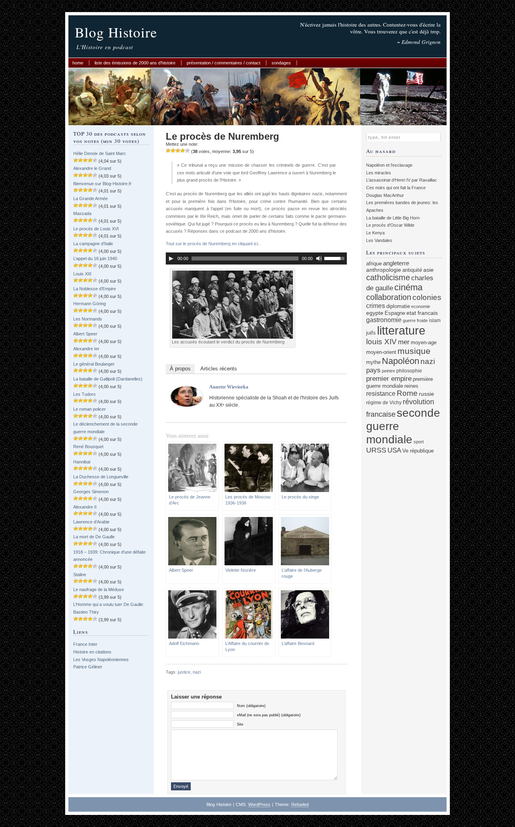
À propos (180, 369)
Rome (407, 393)
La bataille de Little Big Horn (393, 217)
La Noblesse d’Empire (94, 288)
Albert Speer (85, 333)
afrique (374, 264)
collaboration (388, 297)
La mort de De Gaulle (94, 536)
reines (411, 386)
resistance (381, 393)
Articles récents (218, 369)
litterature (401, 330)
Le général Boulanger (94, 364)
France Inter (85, 644)
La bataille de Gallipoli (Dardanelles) (107, 378)
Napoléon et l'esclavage (389, 165)
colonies (426, 297)
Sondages (281, 62)
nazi (197, 672)
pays (373, 370)
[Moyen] (173, 150)
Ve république (418, 451)
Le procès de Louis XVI (96, 228)
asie (428, 270)
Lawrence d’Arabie (91, 521)
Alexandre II (85, 506)
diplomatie (398, 306)
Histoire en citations (92, 651)
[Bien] (177, 150)
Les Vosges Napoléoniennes (101, 659)
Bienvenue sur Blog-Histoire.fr (102, 183)
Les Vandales (379, 240)
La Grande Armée (90, 198)
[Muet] (319, 258)
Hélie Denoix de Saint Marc (99, 153)
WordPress (259, 804)
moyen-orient (381, 352)
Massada (82, 213)
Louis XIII (82, 273)
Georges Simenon (91, 491)
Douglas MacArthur (385, 195)
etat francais (422, 313)
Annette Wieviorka (228, 387)
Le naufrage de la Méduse (98, 589)
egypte (374, 313)
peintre (388, 370)
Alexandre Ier (86, 348)
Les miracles (378, 172)
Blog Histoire (116, 32)
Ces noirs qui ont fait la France (396, 187)
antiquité (412, 270)
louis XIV (381, 341)
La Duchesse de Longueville (100, 476)
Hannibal (81, 461)
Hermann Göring (89, 303)
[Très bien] (182, 150)
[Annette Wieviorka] (187, 405)
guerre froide (415, 320)
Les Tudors (84, 394)
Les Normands (87, 318)
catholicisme (388, 277)
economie (420, 306)
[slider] (335, 257)
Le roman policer (89, 409)
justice (184, 672)
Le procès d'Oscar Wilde (390, 225)
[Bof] (168, 150)
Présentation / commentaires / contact (223, 62)
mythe (373, 362)
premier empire (389, 378)
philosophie (409, 370)
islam (435, 320)
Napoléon (400, 361)
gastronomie (384, 319)
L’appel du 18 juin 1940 (95, 258)
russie (426, 394)
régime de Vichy (384, 402)
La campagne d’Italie (93, 243)
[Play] (171, 258)
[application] (256, 258)
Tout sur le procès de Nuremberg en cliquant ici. (212, 243)
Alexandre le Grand (92, 168)
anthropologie (383, 270)
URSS (376, 450)
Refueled (300, 804)
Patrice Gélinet (87, 666)
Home (77, 62)
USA (394, 450)
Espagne (395, 313)
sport (419, 441)
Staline (79, 574)
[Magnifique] (187, 150)
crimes (375, 305)
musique (414, 351)
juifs (371, 333)
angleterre (396, 263)
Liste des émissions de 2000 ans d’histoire (135, 62)
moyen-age (424, 342)
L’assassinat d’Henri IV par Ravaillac (401, 180)
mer (404, 342)
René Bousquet (88, 446)
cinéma (408, 287)
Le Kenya (375, 232)
